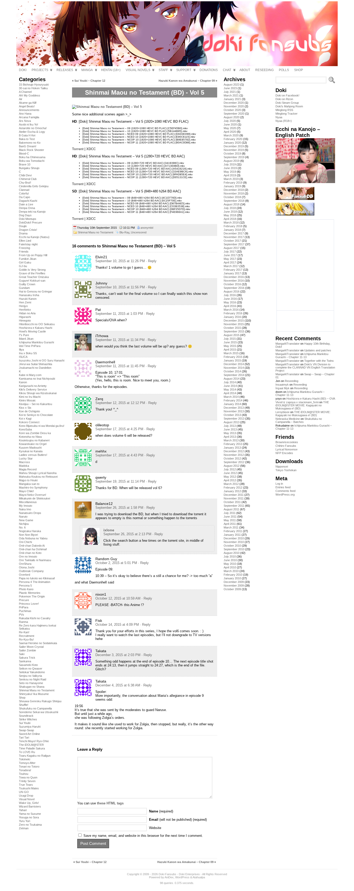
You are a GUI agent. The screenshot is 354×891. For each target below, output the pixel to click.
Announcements (29, 110)
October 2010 (232, 545)
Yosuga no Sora (29, 817)
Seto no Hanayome (31, 683)
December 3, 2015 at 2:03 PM (117, 655)
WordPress (182, 877)
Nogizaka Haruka (30, 531)
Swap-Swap (26, 730)
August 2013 (231, 422)
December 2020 (234, 102)
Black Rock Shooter (31, 149)
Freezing (24, 247)
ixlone (108, 530)
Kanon (23, 382)
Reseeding (291, 380)
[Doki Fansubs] (177, 33)
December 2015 (234, 320)
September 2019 (234, 157)
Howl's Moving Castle (32, 331)
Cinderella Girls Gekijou (33, 186)
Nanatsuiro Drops (30, 512)
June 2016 (230, 298)
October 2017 (232, 240)
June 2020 (230, 124)
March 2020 (231, 135)
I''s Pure (24, 335)
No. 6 (22, 527)
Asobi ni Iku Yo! (28, 124)
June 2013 (230, 429)
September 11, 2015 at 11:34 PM (120, 340)
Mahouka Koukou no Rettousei (38, 476)
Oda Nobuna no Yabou (33, 538)
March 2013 (231, 440)
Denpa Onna (27, 208)
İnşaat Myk (282, 388)
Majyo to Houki (28, 480)
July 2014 (230, 382)
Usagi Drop (26, 795)
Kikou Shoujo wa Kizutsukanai (37, 393)
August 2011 (231, 509)
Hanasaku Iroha (29, 295)
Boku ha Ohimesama (32, 157)
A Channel (25, 91)
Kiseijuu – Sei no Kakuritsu (35, 404)
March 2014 (231, 396)
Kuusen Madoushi (30, 447)
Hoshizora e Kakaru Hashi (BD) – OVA (310, 398)
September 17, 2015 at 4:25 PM (119, 429)
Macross (24, 462)
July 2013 (230, 425)
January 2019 (232, 186)
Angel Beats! (27, 106)
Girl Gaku (25, 262)
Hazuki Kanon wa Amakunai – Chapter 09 (187, 80)
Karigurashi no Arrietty (33, 385)
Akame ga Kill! (28, 102)
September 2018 (234, 200)
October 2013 (232, 414)
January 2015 (232, 360)
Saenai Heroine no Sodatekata (38, 643)
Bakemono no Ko (29, 142)
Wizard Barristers (30, 806)
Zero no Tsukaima (30, 824)
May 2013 (230, 433)
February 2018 (233, 226)
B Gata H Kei (27, 135)
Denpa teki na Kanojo (32, 211)
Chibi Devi (25, 175)
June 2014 (230, 385)
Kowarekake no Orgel (32, 443)
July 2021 (230, 91)
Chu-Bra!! (25, 182)
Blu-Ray (124, 232)
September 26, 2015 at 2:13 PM (127, 534)
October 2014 (232, 371)
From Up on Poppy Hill (33, 255)
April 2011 (230, 523)
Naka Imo (25, 509)
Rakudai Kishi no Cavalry (35, 618)
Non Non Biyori (28, 534)
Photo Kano (26, 589)
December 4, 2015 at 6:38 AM (117, 685)
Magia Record (28, 469)
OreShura (25, 563)
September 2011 (234, 505)
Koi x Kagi (25, 418)
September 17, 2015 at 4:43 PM (119, 455)
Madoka (24, 465)
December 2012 (234, 451)
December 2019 (234, 146)
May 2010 (230, 563)
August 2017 (231, 247)
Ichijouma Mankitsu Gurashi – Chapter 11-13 (301, 355)
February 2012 (233, 487)
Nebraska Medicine (287, 418)
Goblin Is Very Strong (32, 269)
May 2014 (230, 389)
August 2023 (231, 84)
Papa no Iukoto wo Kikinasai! (37, 578)
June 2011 (230, 516)
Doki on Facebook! (287, 95)
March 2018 (231, 222)
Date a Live (26, 204)
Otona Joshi (26, 567)
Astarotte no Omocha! (33, 128)
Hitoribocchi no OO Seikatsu (37, 324)
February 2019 (233, 182)
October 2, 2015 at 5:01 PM (116, 563)
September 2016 (234, 287)
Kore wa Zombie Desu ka (35, 433)
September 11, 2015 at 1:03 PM (119, 314)
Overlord (24, 574)
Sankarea (25, 661)
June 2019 (230, 168)
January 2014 (232, 404)
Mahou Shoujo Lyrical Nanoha (37, 473)
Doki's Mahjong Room (289, 106)
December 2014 (234, 364)
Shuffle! (23, 704)
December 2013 (234, 407)
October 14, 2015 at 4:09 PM (117, 625)
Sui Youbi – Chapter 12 (89, 80)
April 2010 (230, 567)
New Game (26, 520)
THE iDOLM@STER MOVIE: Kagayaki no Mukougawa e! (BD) (302, 405)
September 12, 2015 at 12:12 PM (120, 403)
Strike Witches (28, 719)
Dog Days (25, 215)
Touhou (23, 773)
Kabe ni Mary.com (30, 375)
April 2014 (230, 393)
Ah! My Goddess (29, 95)
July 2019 (230, 164)
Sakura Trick (27, 657)
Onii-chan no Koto (30, 552)
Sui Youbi (24, 723)
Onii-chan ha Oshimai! (33, 549)
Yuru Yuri (24, 821)
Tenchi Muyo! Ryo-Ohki (34, 741)
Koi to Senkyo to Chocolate (36, 414)
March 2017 (231, 266)
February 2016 (233, 313)
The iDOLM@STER (31, 744)
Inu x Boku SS (28, 353)
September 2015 (234, 331)
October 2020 (232, 110)
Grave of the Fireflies (32, 273)
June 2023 (230, 88)
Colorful (24, 193)
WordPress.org (285, 494)
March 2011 (231, 527)
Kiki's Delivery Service (33, 389)
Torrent (77, 149)
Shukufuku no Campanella (35, 708)
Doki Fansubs (167, 874)
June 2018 (230, 211)
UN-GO (24, 791)
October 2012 (232, 458)
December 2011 (234, 494)
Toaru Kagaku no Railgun (35, 755)
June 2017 (230, 255)
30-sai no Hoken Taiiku (33, 88)
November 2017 (234, 237)
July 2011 (230, 512)
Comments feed (285, 490)
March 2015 (231, 353)
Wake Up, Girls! (29, 802)
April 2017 (230, 262)
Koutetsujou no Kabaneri (34, 440)
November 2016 (234, 280)
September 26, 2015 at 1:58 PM (119, 508)
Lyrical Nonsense (286, 449)
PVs (21, 614)
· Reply (151, 261)
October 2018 (232, 197)
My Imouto (25, 505)
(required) (161, 811)
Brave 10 (24, 164)
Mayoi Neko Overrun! (32, 494)
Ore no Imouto (28, 556)
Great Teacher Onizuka (34, 277)
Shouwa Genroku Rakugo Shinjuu (40, 701)
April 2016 (230, 306)
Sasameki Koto (28, 664)
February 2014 (233, 400)
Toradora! (25, 770)
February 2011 (233, 531)
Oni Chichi (25, 542)
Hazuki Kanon (28, 298)
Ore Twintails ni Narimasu (35, 560)
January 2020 (232, 142)
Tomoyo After (27, 762)
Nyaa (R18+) (283, 120)
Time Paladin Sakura (32, 748)
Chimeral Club (28, 178)
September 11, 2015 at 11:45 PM (120, 366)
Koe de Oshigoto (29, 411)
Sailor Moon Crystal (31, 646)
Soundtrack (26, 715)
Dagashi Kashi (28, 200)
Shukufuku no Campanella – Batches (298, 420)
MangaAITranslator (287, 343)
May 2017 (230, 258)
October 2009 (232, 589)
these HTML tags (110, 803)
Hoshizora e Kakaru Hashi (35, 327)
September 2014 (234, 375)
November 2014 (234, 367)
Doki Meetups (27, 218)
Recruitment (26, 635)
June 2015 (230, 342)
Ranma (23, 621)
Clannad (24, 189)
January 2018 (232, 229)
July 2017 (230, 251)
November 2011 (234, 498)
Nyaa (278, 117)
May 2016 (230, 302)
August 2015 (231, 335)
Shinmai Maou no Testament (36, 690)
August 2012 (231, 465)
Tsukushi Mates (29, 788)
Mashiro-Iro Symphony (33, 487)
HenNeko (25, 309)
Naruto (23, 516)
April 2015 (230, 349)
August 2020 (231, 117)
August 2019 (231, 160)
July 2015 (230, 338)
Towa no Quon (28, 777)
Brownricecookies (286, 442)
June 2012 (230, 473)
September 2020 (234, 113)
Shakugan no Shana (31, 686)
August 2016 (231, 291)
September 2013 (234, 418)
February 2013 (233, 443)
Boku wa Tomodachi (31, 160)
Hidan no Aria (27, 313)
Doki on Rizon (284, 99)
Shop (22, 697)
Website (155, 828)
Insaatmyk (282, 384)
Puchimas (25, 610)
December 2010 (234, 538)
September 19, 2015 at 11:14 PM (120, 481)
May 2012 (230, 476)
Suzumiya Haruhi (29, 726)
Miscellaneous (28, 502)
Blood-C (24, 153)
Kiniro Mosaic (27, 400)
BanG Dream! (27, 146)
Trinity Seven (27, 781)
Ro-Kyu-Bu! (26, 639)
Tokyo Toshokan (285, 470)
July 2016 (230, 295)
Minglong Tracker (286, 113)
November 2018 (234, 193)
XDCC (91, 149)
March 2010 (231, 571)
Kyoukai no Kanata (31, 451)
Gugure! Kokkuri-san (32, 280)
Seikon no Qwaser (30, 668)
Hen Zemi (25, 302)
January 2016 (232, 316)
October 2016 (232, 284)
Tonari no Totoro (29, 766)
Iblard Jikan (26, 338)
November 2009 (234, 585)
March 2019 (231, 178)
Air (20, 99)
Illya (21, 349)
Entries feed (283, 487)
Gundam (24, 287)
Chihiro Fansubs (285, 445)
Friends (24, 251)
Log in (279, 483)
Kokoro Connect (29, 422)
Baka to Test (27, 139)
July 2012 (230, 469)
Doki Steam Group (287, 102)
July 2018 (230, 208)
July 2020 (230, 120)
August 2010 (231, 552)
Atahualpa (199, 877)
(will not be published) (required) (178, 820)
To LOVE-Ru (27, 752)
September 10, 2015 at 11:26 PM (120, 261)
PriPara (23, 607)
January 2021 (232, 99)
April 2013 (230, 436)
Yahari (23, 810)
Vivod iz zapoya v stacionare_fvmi (296, 402)
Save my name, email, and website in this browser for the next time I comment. (143, 836)
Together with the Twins (319, 360)
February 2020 (233, 139)
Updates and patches (317, 350)
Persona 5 (25, 585)
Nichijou (24, 523)
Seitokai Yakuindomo (32, 672)
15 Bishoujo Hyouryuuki (34, 84)
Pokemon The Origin (32, 596)
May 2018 (230, 215)
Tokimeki (24, 759)
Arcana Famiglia (29, 117)
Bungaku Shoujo (29, 168)
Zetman (24, 828)
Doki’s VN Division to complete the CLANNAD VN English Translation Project (305, 367)
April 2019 (230, 175)
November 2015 (234, 324)
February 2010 (233, 574)
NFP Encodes (284, 453)
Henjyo (23, 306)
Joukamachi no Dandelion (35, 367)
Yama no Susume (30, 813)
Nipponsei (281, 466)
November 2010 (234, 542)
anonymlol (146, 227)
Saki (21, 654)
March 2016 (231, 309)
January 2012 (232, 491)
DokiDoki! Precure (30, 222)
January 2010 (232, 578)
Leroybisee (282, 412)
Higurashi (25, 316)
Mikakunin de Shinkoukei (34, 498)
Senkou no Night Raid (32, 679)
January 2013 (232, 447)
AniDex (169, 877)
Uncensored (138, 232)
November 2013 (234, 411)
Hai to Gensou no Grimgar (35, 291)
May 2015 (230, 345)
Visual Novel (26, 799)
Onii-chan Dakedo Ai (32, 545)
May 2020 (230, 128)
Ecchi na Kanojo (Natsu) (34, 237)
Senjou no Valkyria (30, 675)
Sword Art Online (29, 733)
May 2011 (230, 520)
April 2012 (230, 480)
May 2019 (230, 171)
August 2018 (231, 204)
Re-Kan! (24, 632)
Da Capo (24, 197)
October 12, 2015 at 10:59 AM (117, 598)
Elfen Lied (25, 240)
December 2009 (234, 581)
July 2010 (230, 556)
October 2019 (232, 153)
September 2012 (234, 462)
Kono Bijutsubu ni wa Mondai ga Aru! (41, 425)
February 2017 (233, 269)
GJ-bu (23, 266)
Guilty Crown (27, 284)
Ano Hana (25, 113)
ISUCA (23, 356)
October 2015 (232, 327)
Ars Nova (25, 120)
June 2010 (230, 560)
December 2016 (234, 277)
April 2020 (230, 131)
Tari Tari (24, 737)
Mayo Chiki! (26, 491)
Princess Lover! (29, 603)
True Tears (26, 784)
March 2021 (231, 95)
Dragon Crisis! (28, 229)
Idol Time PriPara (29, 345)
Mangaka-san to (29, 483)
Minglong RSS (284, 110)
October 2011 (232, 502)
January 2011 (232, 534)
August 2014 (231, 378)
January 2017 (232, 273)
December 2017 (234, 233)
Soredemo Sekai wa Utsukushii (38, 712)
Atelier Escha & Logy (32, 131)
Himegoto (25, 320)
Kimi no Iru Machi (29, 396)
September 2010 (234, 549)
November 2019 (234, 149)
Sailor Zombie (27, 650)
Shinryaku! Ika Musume (34, 693)
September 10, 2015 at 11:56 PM (120, 287)
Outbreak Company (31, 571)
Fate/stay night (28, 244)
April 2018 (230, 218)
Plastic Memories (29, 592)
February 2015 (233, 356)
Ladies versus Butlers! (33, 454)
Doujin (23, 226)
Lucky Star (26, 458)
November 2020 (234, 106)
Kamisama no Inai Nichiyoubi (37, 378)
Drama (23, 233)
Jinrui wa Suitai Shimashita (35, 364)
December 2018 (234, 189)
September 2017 (234, 244)
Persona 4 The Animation (34, 581)
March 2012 (231, 483)
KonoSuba (25, 429)
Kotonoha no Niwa (30, 436)
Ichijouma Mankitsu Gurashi (36, 342)
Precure (24, 600)
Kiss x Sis (25, 407)
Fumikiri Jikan (27, 258)
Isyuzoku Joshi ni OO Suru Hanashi (41, 360)
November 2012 (234, 454)
